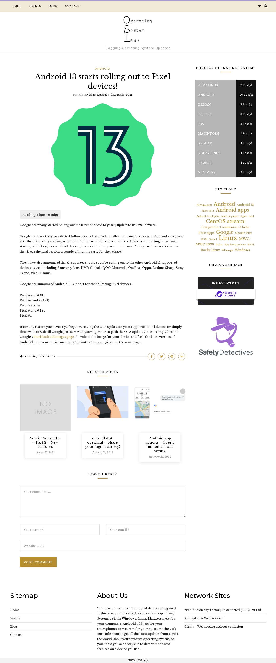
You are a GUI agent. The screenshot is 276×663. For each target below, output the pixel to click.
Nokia (219, 244)
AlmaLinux (204, 204)
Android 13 (46, 356)
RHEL (251, 244)
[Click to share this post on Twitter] (161, 356)
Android (102, 68)
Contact (72, 5)
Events (35, 5)
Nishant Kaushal (96, 94)
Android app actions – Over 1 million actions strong (160, 444)
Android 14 (208, 211)
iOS (204, 239)
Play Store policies (235, 244)
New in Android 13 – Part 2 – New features (45, 442)
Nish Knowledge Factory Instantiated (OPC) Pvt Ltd (222, 610)
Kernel (213, 239)
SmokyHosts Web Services (204, 618)
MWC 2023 (205, 244)
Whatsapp (227, 250)
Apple (243, 216)
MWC (244, 239)
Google (224, 232)
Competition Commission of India (225, 227)
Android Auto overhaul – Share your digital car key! (102, 442)
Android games (230, 216)
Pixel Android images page (54, 337)
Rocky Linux (210, 250)
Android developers (208, 216)
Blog (53, 5)
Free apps (206, 233)
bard (251, 216)
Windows (242, 250)
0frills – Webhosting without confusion (213, 626)
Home (17, 5)
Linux (228, 238)
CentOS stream (225, 221)
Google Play (243, 232)
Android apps (232, 210)
